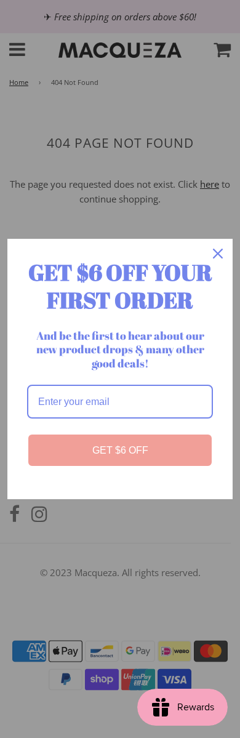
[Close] (218, 253)
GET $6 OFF (120, 450)
